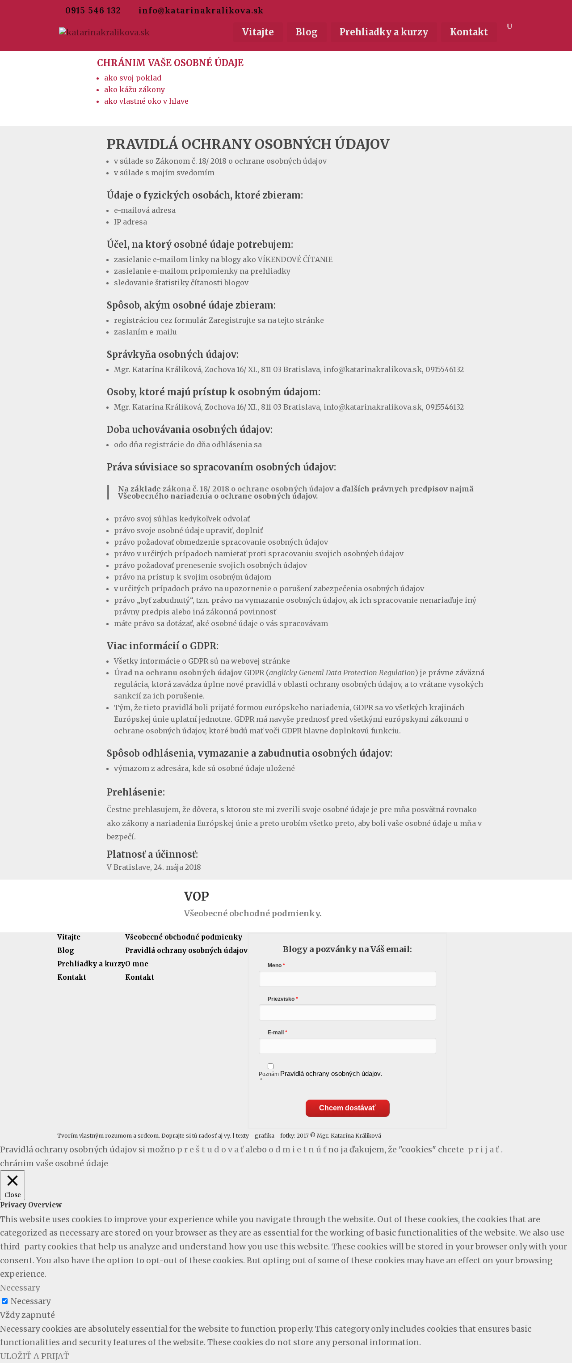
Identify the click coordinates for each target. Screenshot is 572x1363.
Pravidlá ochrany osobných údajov (186, 950)
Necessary (30, 1301)
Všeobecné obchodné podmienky (252, 913)
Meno (275, 965)
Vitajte (258, 32)
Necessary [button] (20, 1288)
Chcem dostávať (347, 1108)
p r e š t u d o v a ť (210, 1149)
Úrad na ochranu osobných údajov (178, 672)
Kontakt (469, 32)
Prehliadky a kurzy (384, 32)
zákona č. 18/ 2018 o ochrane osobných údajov (248, 488)
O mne (136, 964)
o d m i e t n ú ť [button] (297, 1149)
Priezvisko (281, 999)
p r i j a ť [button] (483, 1149)
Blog (307, 32)
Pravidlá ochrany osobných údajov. (331, 1073)
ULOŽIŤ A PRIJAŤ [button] (34, 1356)
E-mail (276, 1032)
